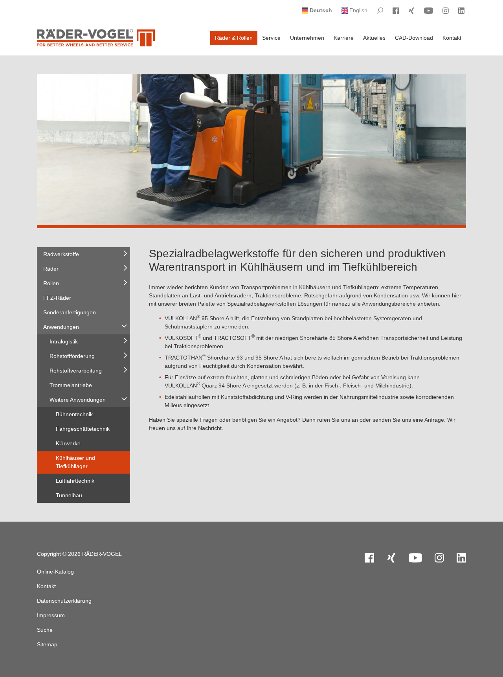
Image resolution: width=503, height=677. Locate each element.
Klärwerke (68, 443)
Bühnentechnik (74, 414)
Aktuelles (374, 38)
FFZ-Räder (57, 298)
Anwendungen (61, 327)
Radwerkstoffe (61, 254)
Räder (51, 269)
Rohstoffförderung (72, 356)
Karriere (344, 38)
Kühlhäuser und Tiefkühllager (75, 462)
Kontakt (451, 38)
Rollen (51, 283)
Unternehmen (307, 38)
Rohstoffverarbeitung (76, 370)
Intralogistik (64, 341)
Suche (45, 630)
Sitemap (47, 644)
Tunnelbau (69, 495)
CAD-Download (414, 38)
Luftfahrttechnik (75, 481)
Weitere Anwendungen (78, 400)
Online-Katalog (55, 571)
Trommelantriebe (71, 385)
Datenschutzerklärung (64, 601)
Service (271, 38)
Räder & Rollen (234, 38)
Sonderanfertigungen (69, 312)
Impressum (51, 615)
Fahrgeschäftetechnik (83, 429)
